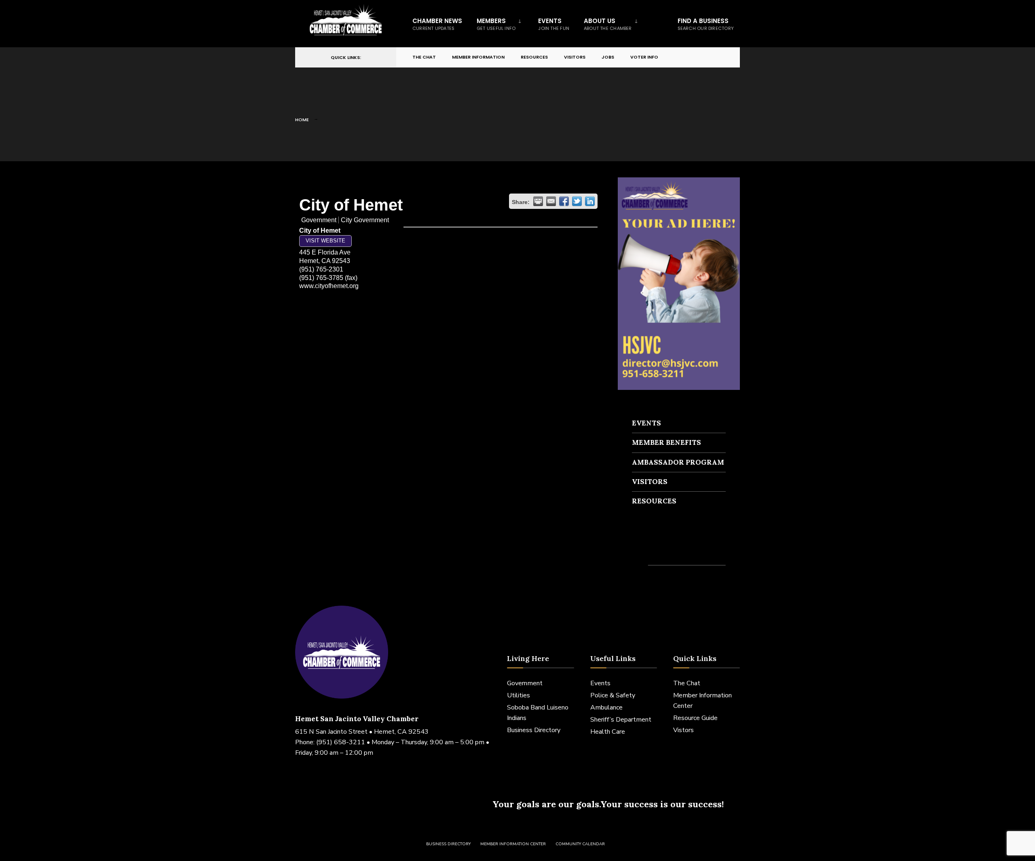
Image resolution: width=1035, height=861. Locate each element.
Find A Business (706, 24)
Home (302, 119)
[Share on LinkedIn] (590, 201)
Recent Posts (656, 550)
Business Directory (533, 730)
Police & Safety (612, 695)
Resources (534, 57)
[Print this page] (538, 201)
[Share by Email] (551, 201)
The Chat (424, 57)
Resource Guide (695, 718)
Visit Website (325, 241)
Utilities (518, 695)
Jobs (608, 57)
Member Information (478, 57)
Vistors (683, 730)
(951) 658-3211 (340, 742)
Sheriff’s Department (620, 719)
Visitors (574, 57)
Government (525, 683)
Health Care (607, 731)
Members (496, 24)
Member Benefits (666, 442)
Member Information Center (513, 844)
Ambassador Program (678, 462)
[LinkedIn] (706, 58)
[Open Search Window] (720, 58)
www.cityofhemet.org (329, 285)
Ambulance (606, 707)
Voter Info (644, 57)
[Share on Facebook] (564, 201)
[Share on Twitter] (577, 201)
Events (553, 24)
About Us (608, 24)
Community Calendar (580, 844)
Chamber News (437, 24)
